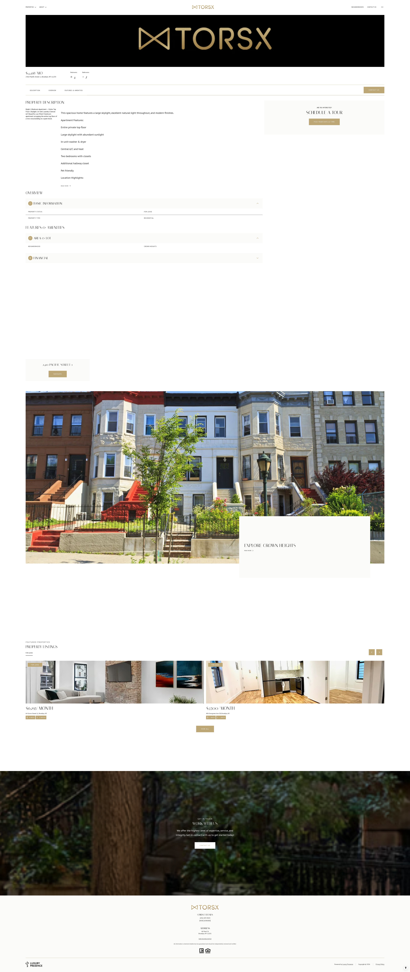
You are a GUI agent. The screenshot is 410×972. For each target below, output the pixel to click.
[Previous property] (372, 652)
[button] (374, 90)
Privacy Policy (380, 964)
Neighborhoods (357, 7)
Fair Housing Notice (205, 939)
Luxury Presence (348, 964)
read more (247, 550)
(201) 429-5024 (205, 918)
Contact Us (371, 7)
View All (205, 729)
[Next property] (379, 652)
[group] (115, 690)
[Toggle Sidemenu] (382, 7)
